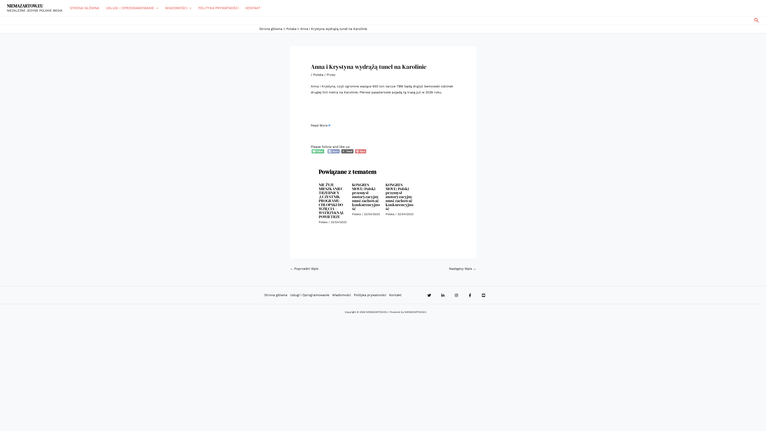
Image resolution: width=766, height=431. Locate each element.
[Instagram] (456, 295)
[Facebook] (470, 295)
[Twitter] (429, 295)
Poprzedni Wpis (304, 269)
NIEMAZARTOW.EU (25, 6)
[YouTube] (483, 295)
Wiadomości (176, 8)
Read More (319, 125)
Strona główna (84, 8)
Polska (318, 75)
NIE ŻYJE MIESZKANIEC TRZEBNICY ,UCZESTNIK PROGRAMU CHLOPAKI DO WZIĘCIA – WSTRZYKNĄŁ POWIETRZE (331, 200)
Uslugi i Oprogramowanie (130, 8)
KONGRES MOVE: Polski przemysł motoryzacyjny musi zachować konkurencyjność (366, 197)
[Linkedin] (443, 295)
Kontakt (253, 8)
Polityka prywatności (218, 8)
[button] (156, 8)
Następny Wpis (462, 269)
